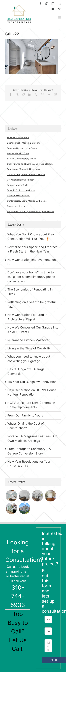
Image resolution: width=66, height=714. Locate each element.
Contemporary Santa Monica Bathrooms (26, 201)
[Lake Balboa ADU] (37, 495)
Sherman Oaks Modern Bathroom (23, 142)
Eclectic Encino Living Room (21, 190)
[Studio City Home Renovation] (11, 508)
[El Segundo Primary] (11, 495)
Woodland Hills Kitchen (18, 195)
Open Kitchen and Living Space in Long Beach (30, 164)
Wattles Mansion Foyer (18, 153)
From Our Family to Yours (25, 415)
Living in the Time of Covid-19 (28, 348)
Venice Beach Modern (18, 137)
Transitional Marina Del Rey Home (23, 169)
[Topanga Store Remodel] (50, 495)
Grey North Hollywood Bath (20, 179)
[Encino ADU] (24, 495)
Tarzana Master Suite (17, 185)
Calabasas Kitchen (16, 206)
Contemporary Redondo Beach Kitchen (26, 174)
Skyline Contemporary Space (21, 158)
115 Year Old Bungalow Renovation (31, 382)
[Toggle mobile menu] (60, 18)
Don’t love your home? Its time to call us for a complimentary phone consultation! (31, 277)
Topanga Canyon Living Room (22, 148)
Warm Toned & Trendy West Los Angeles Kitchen (30, 211)
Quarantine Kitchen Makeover (28, 340)
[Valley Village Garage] (24, 508)
